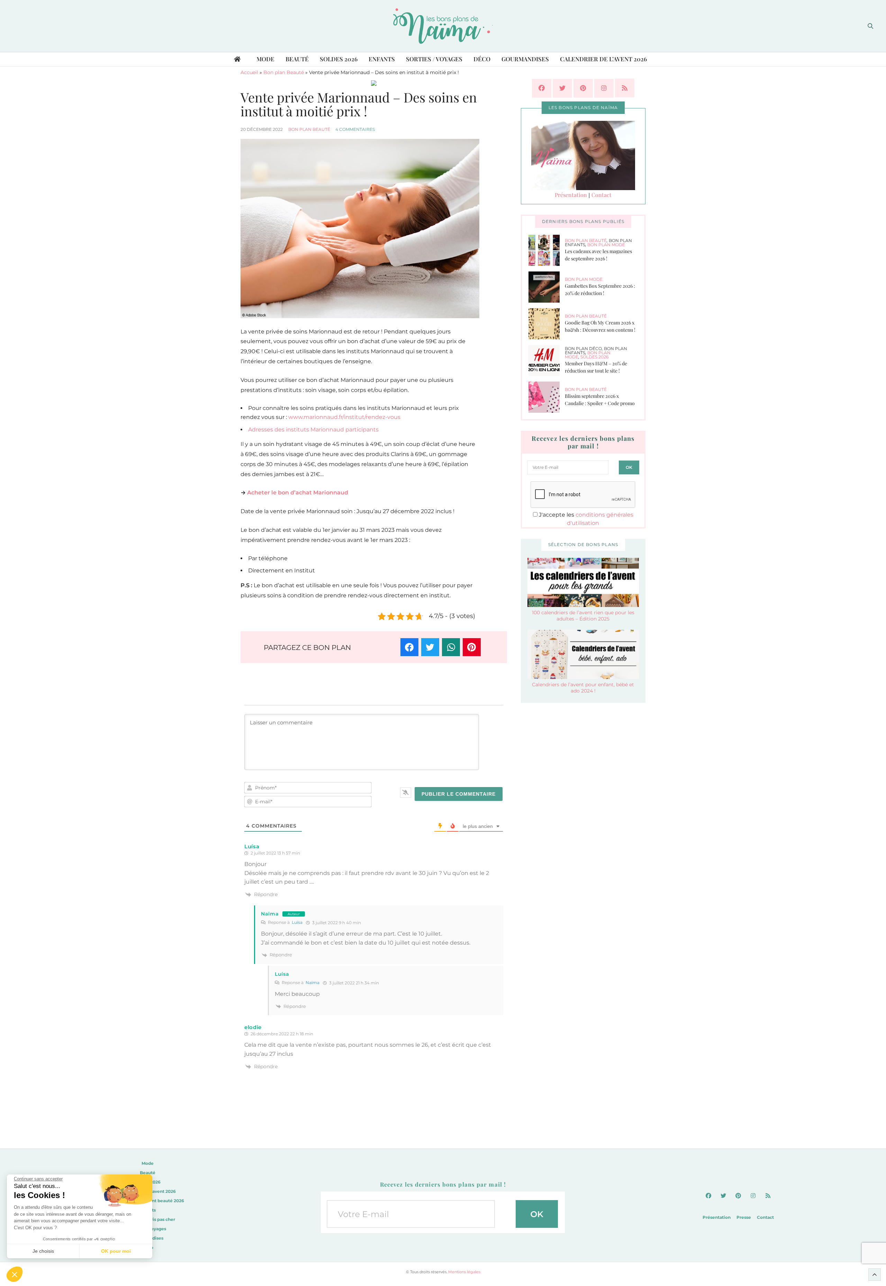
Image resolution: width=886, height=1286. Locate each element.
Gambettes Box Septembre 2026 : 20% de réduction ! (600, 289)
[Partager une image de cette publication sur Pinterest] (472, 647)
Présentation (571, 194)
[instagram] (604, 88)
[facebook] (541, 88)
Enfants (382, 59)
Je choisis (43, 1251)
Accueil (249, 72)
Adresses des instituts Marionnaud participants (313, 429)
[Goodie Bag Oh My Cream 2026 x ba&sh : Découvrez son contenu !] (546, 323)
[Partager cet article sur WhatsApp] (451, 647)
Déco (481, 59)
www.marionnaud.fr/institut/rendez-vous (344, 417)
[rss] (624, 88)
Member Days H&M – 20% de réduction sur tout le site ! (596, 367)
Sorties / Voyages (434, 59)
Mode (265, 59)
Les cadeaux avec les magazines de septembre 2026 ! (598, 255)
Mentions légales (464, 1271)
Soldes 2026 (339, 59)
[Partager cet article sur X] (430, 647)
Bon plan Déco (583, 348)
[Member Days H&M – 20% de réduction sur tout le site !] (546, 360)
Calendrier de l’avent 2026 (603, 59)
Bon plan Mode (606, 244)
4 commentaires (355, 129)
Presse (743, 1217)
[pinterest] (583, 88)
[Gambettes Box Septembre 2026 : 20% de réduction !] (546, 287)
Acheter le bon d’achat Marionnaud (297, 492)
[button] (14, 1274)
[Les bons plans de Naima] (443, 26)
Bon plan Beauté (283, 72)
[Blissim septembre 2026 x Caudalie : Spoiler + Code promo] (546, 397)
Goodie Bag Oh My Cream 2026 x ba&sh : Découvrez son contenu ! (600, 326)
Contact (601, 194)
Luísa (297, 922)
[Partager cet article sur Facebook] (409, 647)
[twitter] (562, 88)
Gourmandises (525, 59)
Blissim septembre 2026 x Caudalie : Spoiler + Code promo (600, 400)
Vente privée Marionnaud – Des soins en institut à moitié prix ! (359, 104)
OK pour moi (116, 1251)
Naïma (270, 914)
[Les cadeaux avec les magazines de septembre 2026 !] (546, 250)
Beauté (297, 59)
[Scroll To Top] (874, 1274)
